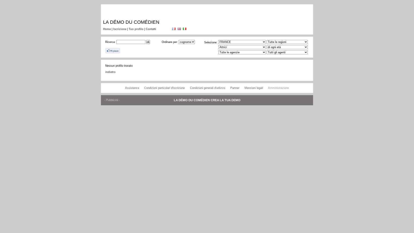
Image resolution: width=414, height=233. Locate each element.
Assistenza (132, 88)
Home (107, 29)
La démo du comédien (131, 22)
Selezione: (210, 42)
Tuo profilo (136, 29)
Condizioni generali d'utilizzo (207, 88)
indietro (110, 72)
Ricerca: (110, 42)
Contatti (151, 29)
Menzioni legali (254, 88)
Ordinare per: (170, 42)
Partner (234, 88)
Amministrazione (278, 88)
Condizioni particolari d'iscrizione (164, 88)
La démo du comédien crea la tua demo (207, 100)
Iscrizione (119, 29)
